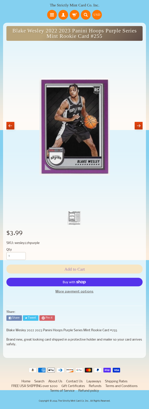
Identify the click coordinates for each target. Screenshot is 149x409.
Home (26, 381)
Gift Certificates (73, 386)
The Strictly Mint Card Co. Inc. (74, 5)
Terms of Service (62, 391)
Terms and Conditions (121, 386)
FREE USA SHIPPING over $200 (34, 386)
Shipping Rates (116, 381)
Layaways (94, 381)
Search (39, 381)
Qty (9, 250)
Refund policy (88, 391)
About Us (55, 381)
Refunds (95, 386)
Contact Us (74, 381)
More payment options (74, 292)
